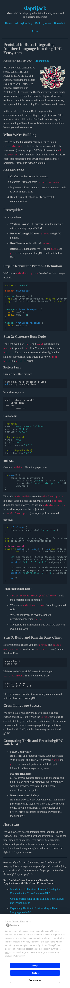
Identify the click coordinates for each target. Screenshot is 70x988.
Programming (42, 60)
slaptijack (35, 8)
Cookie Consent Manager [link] (16, 921)
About (35, 31)
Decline (35, 973)
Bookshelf (59, 23)
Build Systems (43, 23)
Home (8, 23)
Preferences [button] (18, 956)
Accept (35, 966)
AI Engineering (23, 23)
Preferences (35, 980)
